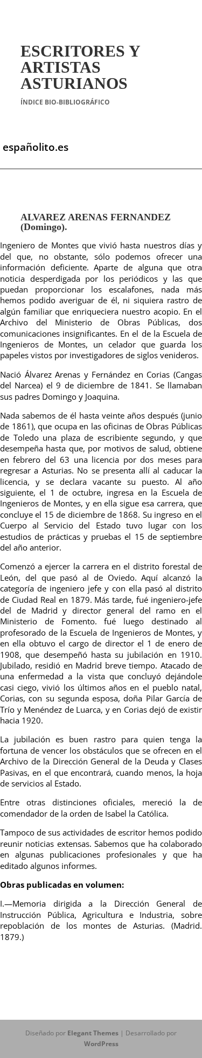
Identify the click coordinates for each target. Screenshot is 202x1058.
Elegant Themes (93, 1033)
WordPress (101, 1043)
